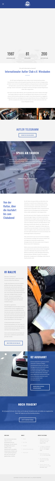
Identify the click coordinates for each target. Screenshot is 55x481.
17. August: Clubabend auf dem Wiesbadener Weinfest (45, 448)
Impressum (25, 452)
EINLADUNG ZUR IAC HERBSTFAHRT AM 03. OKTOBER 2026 (44, 440)
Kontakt (25, 445)
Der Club (25, 442)
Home (24, 439)
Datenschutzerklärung (28, 449)
